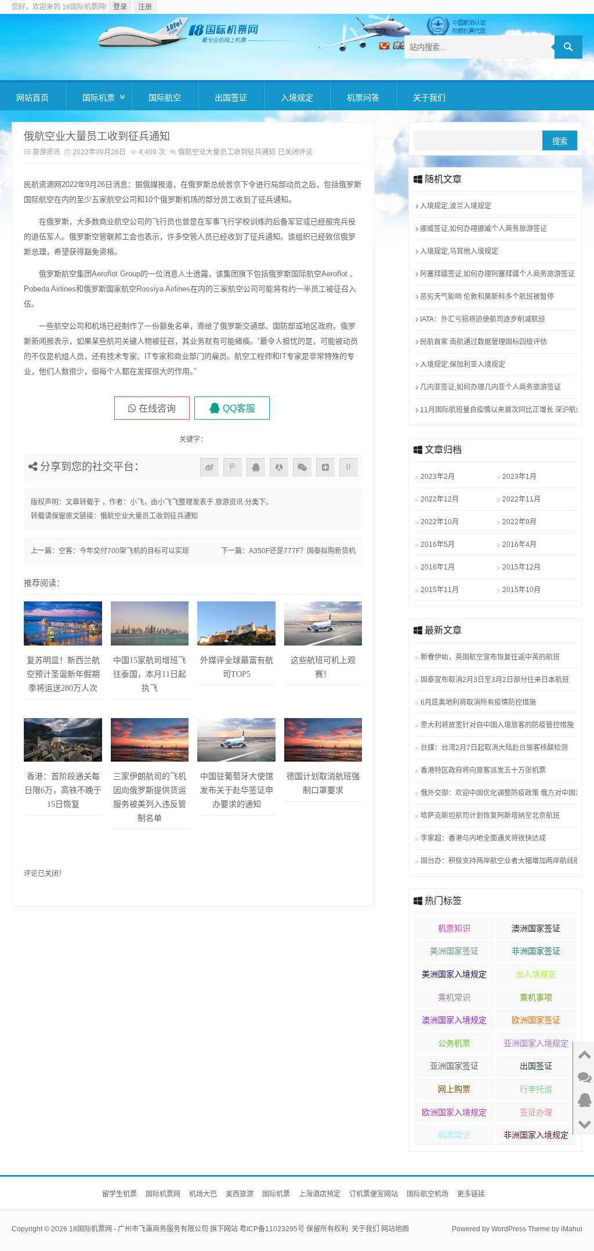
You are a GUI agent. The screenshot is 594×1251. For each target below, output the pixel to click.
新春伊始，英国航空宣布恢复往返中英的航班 (490, 657)
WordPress (508, 1229)
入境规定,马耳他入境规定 (458, 251)
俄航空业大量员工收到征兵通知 (149, 516)
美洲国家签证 (454, 951)
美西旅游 (239, 1194)
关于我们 (429, 97)
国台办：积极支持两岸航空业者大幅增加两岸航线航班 (498, 861)
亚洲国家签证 (454, 1065)
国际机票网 (163, 1194)
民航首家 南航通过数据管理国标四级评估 (482, 342)
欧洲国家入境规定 (454, 1112)
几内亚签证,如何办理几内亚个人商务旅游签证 (489, 387)
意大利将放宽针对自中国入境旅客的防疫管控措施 (497, 725)
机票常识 (454, 1135)
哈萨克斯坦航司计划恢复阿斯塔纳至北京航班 (490, 816)
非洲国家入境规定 (536, 1135)
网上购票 (454, 1089)
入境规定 (297, 97)
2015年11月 (440, 590)
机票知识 (454, 928)
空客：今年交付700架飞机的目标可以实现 (124, 551)
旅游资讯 (46, 152)
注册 (145, 7)
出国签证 (231, 97)
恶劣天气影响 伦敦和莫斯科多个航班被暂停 (486, 297)
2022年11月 (521, 499)
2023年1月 (519, 477)
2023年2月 (438, 477)
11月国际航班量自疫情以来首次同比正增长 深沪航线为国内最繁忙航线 (496, 410)
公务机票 (454, 1043)
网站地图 (395, 1229)
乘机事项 (536, 997)
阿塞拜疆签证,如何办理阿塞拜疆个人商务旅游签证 (496, 274)
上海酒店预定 (320, 1194)
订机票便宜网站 (373, 1194)
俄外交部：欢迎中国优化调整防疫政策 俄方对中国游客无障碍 (498, 793)
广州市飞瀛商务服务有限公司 (163, 1229)
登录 (120, 7)
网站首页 (32, 97)
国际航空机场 (427, 1194)
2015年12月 (521, 567)
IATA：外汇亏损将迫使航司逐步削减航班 (481, 319)
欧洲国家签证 (536, 1020)
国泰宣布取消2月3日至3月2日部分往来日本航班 (495, 680)
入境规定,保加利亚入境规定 (461, 364)
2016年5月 (438, 544)
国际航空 (164, 97)
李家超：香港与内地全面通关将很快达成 (483, 838)
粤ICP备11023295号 (272, 1229)
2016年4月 (519, 544)
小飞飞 (168, 502)
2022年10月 (440, 522)
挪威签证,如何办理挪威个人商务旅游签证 (482, 229)
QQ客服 (239, 408)
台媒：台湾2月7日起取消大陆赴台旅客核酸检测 (494, 748)
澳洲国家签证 (536, 928)
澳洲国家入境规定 (454, 1020)
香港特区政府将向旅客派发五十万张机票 (483, 770)
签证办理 (536, 1112)
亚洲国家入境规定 (536, 1043)
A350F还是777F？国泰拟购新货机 (302, 551)
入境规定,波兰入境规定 (454, 206)
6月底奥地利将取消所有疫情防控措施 (478, 702)
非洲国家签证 (536, 951)
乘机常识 (454, 997)
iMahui (571, 1229)
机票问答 (363, 97)
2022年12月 (440, 499)
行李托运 (536, 1089)
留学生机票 (119, 1194)
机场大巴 (203, 1194)
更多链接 (471, 1194)
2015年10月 (521, 590)
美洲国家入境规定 (454, 974)
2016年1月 (438, 567)
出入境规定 (536, 974)
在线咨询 (157, 408)
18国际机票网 (90, 1229)
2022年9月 (519, 522)
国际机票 (98, 97)
